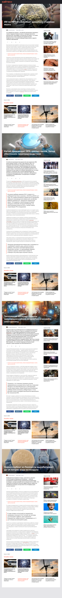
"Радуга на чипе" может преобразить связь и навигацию (9, 125)
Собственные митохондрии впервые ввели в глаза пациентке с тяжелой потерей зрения (38, 126)
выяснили (9, 332)
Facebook (10, 95)
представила (25, 541)
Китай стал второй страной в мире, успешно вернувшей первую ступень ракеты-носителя (22, 54)
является (22, 91)
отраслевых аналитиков (16, 181)
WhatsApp (27, 95)
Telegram (35, 95)
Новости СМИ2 (7, 100)
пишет (25, 68)
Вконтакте (18, 95)
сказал (33, 533)
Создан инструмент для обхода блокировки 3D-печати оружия (23, 125)
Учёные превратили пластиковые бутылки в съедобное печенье (50, 125)
